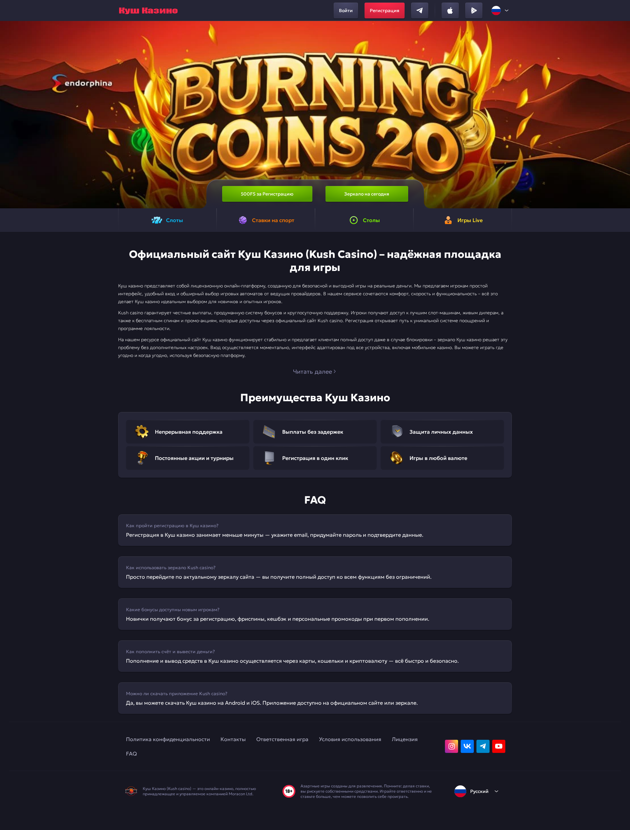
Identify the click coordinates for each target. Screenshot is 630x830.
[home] (148, 10)
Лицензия (405, 739)
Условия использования (350, 739)
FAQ (131, 753)
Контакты (233, 739)
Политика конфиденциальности (168, 739)
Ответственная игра (282, 739)
